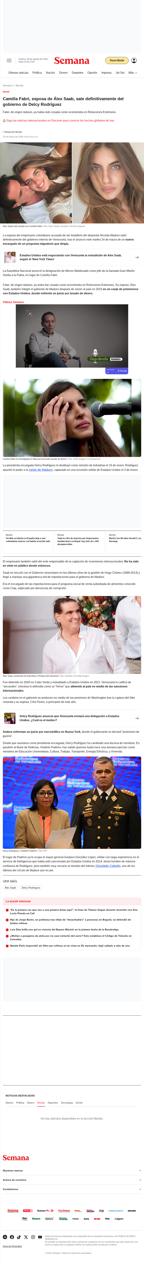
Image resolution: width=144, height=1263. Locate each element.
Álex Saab (10, 887)
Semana (7, 85)
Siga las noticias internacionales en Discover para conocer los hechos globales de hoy (60, 120)
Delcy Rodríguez (31, 887)
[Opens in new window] (12, 1237)
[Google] (5, 1237)
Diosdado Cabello (108, 866)
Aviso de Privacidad (16, 1246)
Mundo (19, 85)
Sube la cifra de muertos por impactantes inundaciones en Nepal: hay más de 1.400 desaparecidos (78, 541)
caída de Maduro (41, 470)
